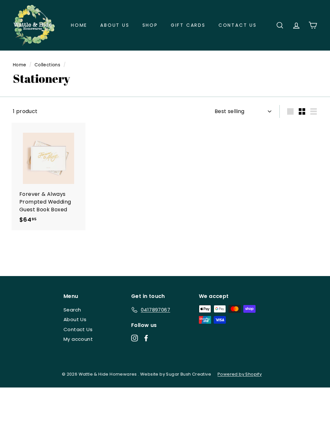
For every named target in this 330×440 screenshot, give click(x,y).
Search (72, 309)
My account (78, 339)
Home (79, 25)
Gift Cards (188, 25)
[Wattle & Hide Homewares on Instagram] (134, 337)
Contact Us (237, 25)
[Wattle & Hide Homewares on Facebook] (146, 337)
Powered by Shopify (240, 374)
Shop (150, 25)
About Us (114, 25)
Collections (47, 65)
